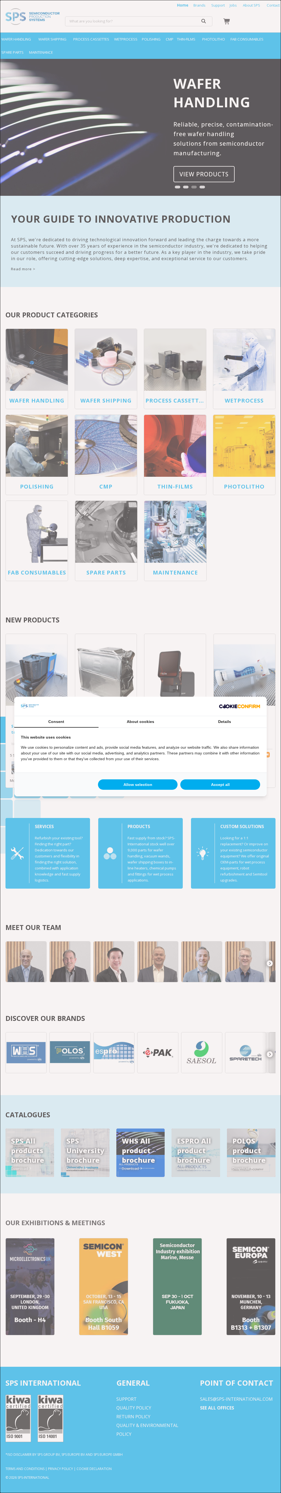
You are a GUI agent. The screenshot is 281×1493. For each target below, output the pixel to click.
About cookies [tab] (140, 721)
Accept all (220, 784)
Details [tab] (224, 721)
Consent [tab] (56, 721)
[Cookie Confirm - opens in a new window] (239, 706)
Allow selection (137, 784)
